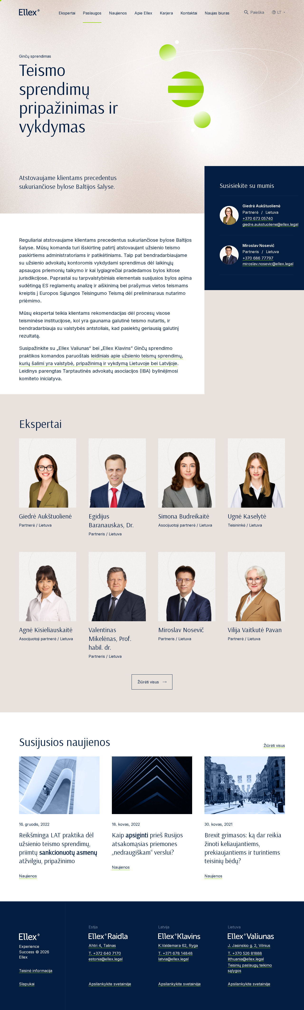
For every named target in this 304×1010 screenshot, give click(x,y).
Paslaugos (92, 13)
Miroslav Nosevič (181, 629)
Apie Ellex (143, 13)
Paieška (257, 12)
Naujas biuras (217, 13)
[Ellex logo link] (29, 12)
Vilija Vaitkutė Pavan (255, 629)
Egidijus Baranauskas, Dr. (111, 520)
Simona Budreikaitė (183, 516)
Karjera (166, 13)
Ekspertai (67, 13)
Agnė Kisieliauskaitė (45, 629)
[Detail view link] (229, 215)
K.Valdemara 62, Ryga (178, 945)
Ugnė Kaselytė (247, 516)
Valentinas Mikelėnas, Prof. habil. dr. (110, 638)
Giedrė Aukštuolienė (45, 516)
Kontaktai (188, 13)
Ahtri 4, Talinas (102, 945)
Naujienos (118, 13)
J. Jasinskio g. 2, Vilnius (249, 945)
